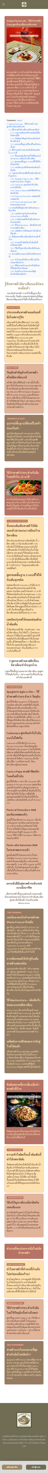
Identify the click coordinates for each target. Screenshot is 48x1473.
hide (19, 120)
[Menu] (3, 4)
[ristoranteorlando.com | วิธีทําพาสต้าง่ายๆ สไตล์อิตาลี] (24, 4)
